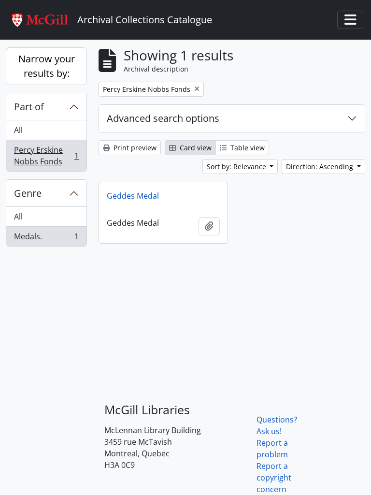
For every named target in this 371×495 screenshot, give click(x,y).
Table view (246, 147)
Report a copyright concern (274, 478)
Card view (195, 147)
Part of (29, 106)
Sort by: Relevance (237, 166)
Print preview (134, 147)
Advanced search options (163, 118)
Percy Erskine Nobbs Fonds (46, 156)
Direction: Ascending (320, 166)
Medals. (46, 238)
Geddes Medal (133, 195)
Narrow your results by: (46, 66)
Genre (28, 193)
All (18, 130)
